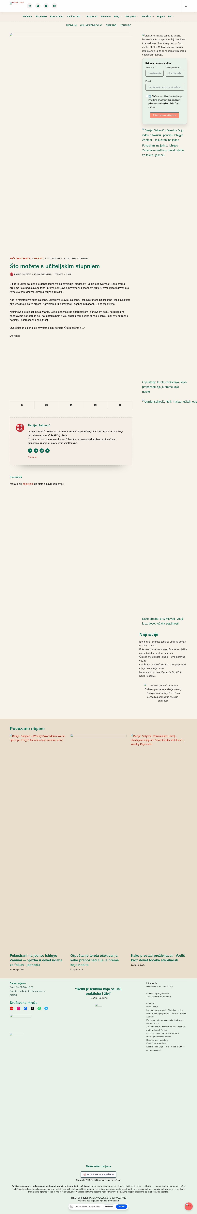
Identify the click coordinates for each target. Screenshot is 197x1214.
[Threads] (54, 6)
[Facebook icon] (30, 450)
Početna (27, 16)
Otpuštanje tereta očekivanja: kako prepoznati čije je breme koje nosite (164, 387)
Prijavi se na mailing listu (164, 115)
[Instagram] (38, 6)
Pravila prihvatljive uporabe (158, 1036)
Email (148, 81)
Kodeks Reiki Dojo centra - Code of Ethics (165, 1047)
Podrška (146, 16)
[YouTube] (46, 6)
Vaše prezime (172, 67)
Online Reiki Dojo (91, 25)
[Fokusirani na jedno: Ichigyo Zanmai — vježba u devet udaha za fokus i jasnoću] (163, 135)
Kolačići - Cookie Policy (156, 1043)
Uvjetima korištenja (173, 96)
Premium (106, 16)
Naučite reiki (73, 16)
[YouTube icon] (47, 450)
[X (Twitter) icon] (42, 450)
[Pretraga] (186, 6)
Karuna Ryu (56, 16)
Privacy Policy (172, 1033)
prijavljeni (28, 483)
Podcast (59, 274)
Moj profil (130, 16)
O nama (150, 1003)
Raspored (92, 16)
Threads (111, 25)
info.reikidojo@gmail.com (157, 993)
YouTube (125, 25)
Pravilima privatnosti (157, 100)
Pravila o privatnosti (155, 1033)
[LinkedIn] (95, 405)
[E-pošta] (120, 405)
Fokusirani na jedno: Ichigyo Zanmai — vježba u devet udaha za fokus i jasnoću (163, 150)
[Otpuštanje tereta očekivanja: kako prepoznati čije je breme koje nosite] (98, 842)
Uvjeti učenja (152, 1006)
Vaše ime (149, 67)
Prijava (161, 16)
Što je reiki (41, 16)
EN (169, 16)
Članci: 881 (32, 457)
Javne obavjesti (153, 1050)
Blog (116, 16)
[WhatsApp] (71, 405)
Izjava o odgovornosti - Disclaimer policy (164, 1010)
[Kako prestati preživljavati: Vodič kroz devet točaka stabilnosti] (159, 842)
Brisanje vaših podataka (157, 1040)
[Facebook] (29, 6)
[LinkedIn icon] (36, 450)
